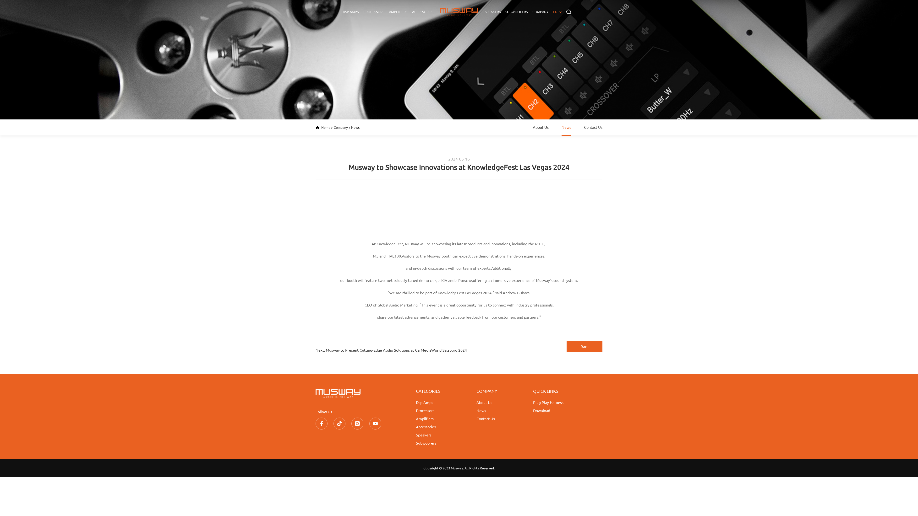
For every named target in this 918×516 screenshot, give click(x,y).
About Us (541, 127)
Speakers (493, 12)
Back (585, 346)
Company (540, 12)
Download (541, 410)
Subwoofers (516, 12)
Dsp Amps (351, 12)
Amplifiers (398, 12)
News (566, 127)
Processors (373, 12)
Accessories (422, 12)
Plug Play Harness (548, 402)
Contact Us (593, 127)
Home (325, 127)
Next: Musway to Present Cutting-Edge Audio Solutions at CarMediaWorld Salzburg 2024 (391, 350)
